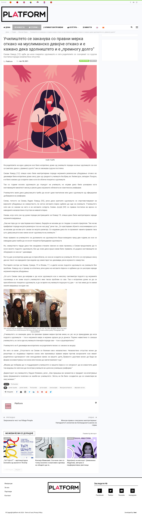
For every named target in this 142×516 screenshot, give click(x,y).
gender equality (13, 387)
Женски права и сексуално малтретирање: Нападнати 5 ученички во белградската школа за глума (76, 422)
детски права (43, 387)
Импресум (8, 483)
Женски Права (84, 60)
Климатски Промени (54, 27)
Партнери (8, 491)
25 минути (87, 27)
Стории (34, 27)
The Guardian (14, 384)
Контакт (3, 2)
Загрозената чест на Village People (18, 420)
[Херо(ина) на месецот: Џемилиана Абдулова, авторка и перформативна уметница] (82, 447)
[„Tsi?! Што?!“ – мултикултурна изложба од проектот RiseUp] (18, 447)
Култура (73, 27)
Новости (21, 27)
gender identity (23, 387)
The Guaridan (33, 387)
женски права (53, 387)
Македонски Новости (66, 387)
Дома (7, 27)
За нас (7, 487)
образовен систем (79, 387)
